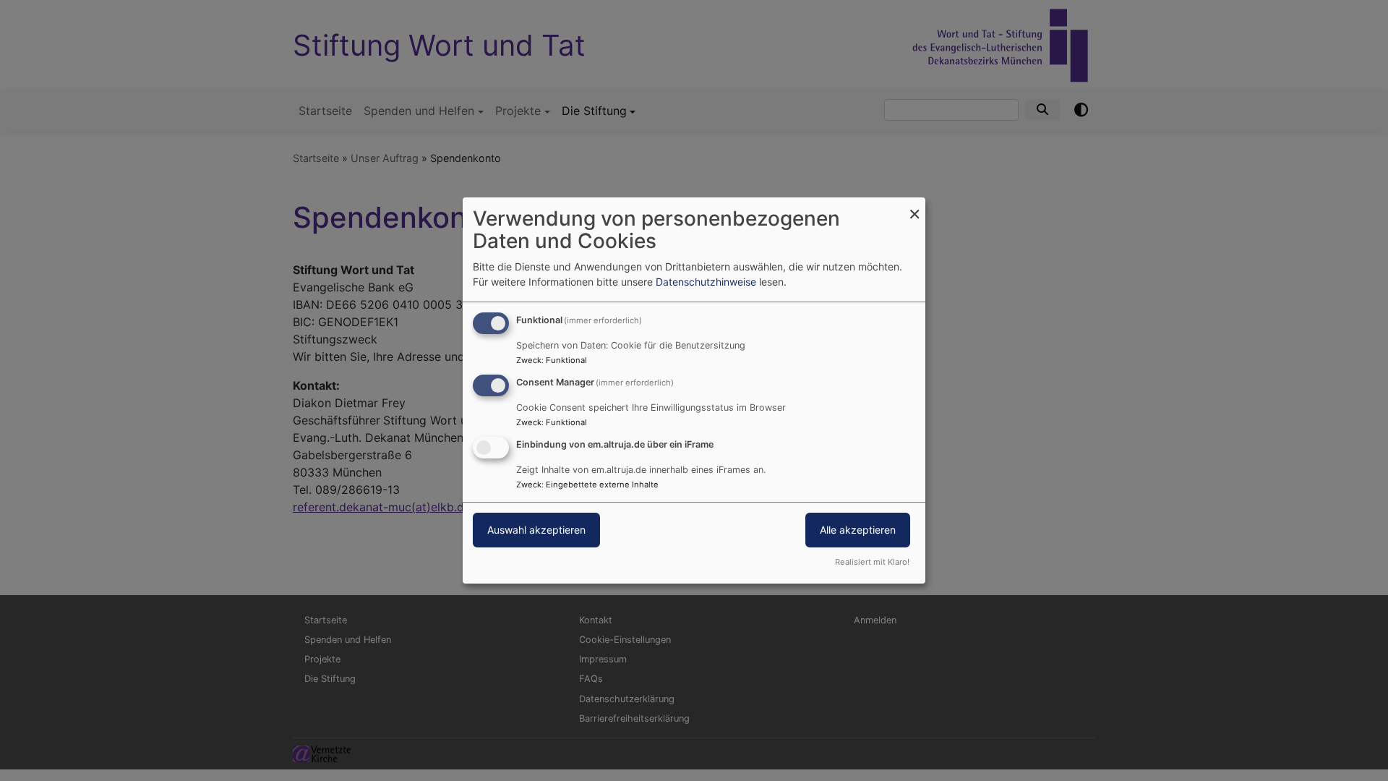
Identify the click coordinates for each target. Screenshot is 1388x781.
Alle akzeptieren (858, 530)
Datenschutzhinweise (706, 282)
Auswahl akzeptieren (536, 530)
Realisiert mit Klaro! (872, 562)
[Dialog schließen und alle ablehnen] (914, 206)
